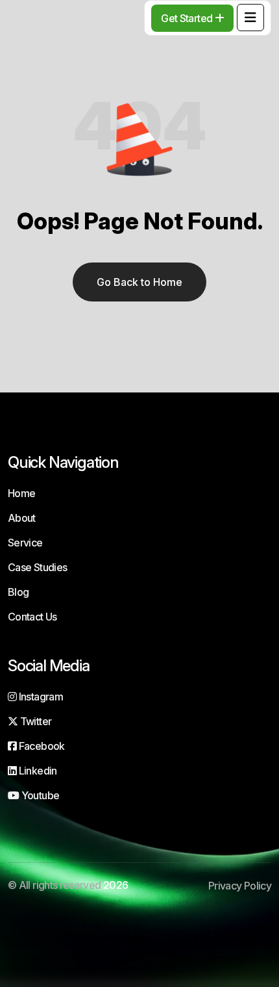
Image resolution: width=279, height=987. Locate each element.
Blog (18, 591)
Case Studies (37, 567)
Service (25, 542)
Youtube (39, 795)
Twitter (34, 721)
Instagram (39, 696)
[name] (250, 17)
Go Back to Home (139, 282)
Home (21, 493)
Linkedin (36, 770)
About (22, 517)
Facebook (40, 745)
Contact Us (32, 616)
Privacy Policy (239, 885)
